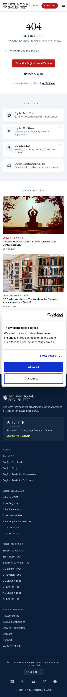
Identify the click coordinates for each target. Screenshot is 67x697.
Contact (7, 634)
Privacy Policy (11, 615)
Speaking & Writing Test (16, 562)
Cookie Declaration (14, 628)
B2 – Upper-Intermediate (17, 521)
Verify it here (48, 83)
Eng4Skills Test (12, 556)
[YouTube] (34, 682)
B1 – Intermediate (12, 515)
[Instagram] (44, 682)
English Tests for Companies (19, 474)
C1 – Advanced (11, 527)
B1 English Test (11, 586)
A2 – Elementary (12, 509)
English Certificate (13, 462)
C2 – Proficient (11, 533)
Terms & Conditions (14, 622)
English (34, 671)
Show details (48, 355)
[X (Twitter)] (23, 682)
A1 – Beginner (11, 503)
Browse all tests (33, 73)
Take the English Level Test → (33, 63)
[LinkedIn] (12, 682)
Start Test (50, 5)
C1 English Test (12, 574)
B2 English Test (12, 580)
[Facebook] (55, 682)
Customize (31, 378)
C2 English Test (12, 568)
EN (34, 5)
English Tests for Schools (18, 480)
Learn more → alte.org (18, 435)
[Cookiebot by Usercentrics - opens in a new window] (48, 315)
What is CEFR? (11, 497)
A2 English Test (12, 592)
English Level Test (13, 550)
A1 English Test (11, 598)
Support (7, 640)
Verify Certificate (12, 646)
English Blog (10, 468)
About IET (8, 456)
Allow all (33, 366)
